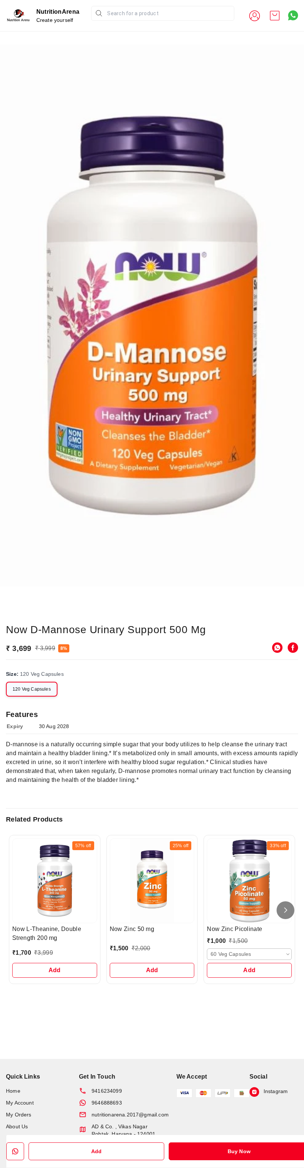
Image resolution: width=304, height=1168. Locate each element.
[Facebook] (293, 647)
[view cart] (275, 15)
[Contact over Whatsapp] (293, 15)
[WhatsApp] (277, 647)
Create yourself (54, 20)
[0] (275, 15)
